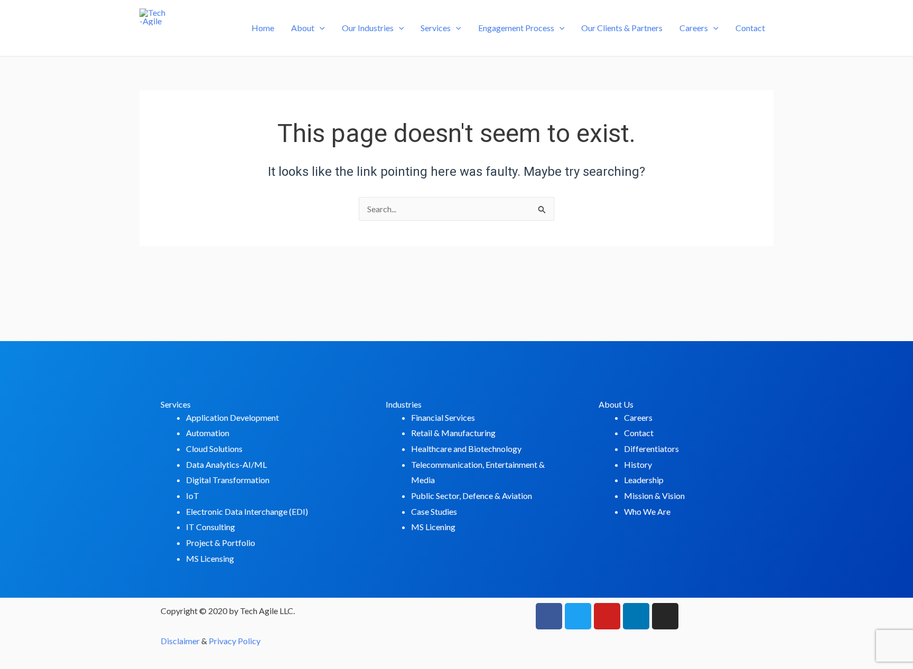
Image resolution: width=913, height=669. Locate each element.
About (302, 28)
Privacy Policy (234, 641)
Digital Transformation (227, 480)
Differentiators (651, 449)
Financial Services (443, 417)
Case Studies (434, 511)
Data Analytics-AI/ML (226, 464)
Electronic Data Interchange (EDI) (247, 511)
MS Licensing (210, 558)
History (638, 464)
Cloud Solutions (214, 449)
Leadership (644, 480)
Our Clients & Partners (622, 28)
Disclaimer (180, 641)
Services (436, 28)
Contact (750, 28)
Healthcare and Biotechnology (466, 449)
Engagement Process (516, 28)
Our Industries (368, 28)
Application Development (232, 417)
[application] (319, 28)
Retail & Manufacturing (453, 433)
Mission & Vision (654, 496)
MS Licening (433, 527)
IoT (192, 496)
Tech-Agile (182, 36)
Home (262, 28)
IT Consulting (210, 527)
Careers (693, 28)
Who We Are (647, 511)
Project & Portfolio (220, 543)
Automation (207, 433)
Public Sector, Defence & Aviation (471, 496)
